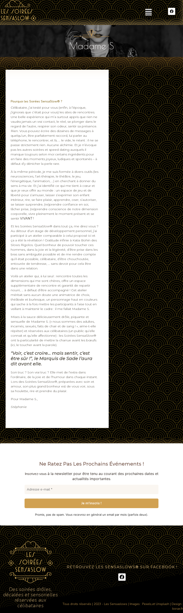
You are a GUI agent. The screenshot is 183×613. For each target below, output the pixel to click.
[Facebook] (171, 11)
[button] (148, 12)
